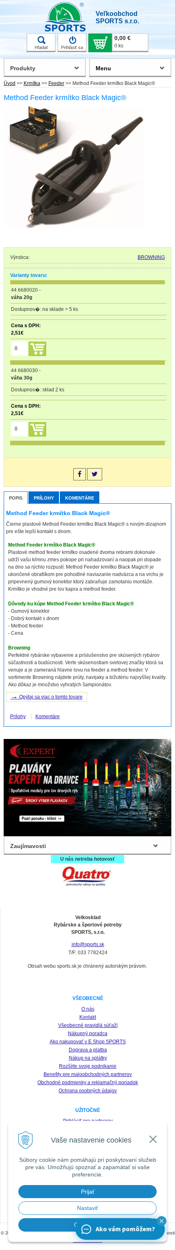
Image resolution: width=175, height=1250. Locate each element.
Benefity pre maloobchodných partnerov (88, 1074)
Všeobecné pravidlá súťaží (88, 1025)
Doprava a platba (88, 1050)
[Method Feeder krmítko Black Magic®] (74, 168)
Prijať (87, 1191)
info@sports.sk (88, 944)
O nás (87, 1009)
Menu (103, 68)
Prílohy (44, 498)
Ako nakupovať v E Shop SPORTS (88, 1042)
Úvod (9, 83)
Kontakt (87, 1017)
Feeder (56, 83)
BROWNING (151, 257)
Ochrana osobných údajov (88, 1091)
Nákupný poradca (87, 1033)
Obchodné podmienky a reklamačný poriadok (87, 1082)
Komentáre (79, 498)
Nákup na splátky (88, 1058)
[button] (161, 1221)
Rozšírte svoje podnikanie (87, 1066)
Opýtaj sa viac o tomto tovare (47, 696)
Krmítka (32, 83)
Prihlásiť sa (72, 47)
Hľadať (41, 47)
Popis (15, 498)
